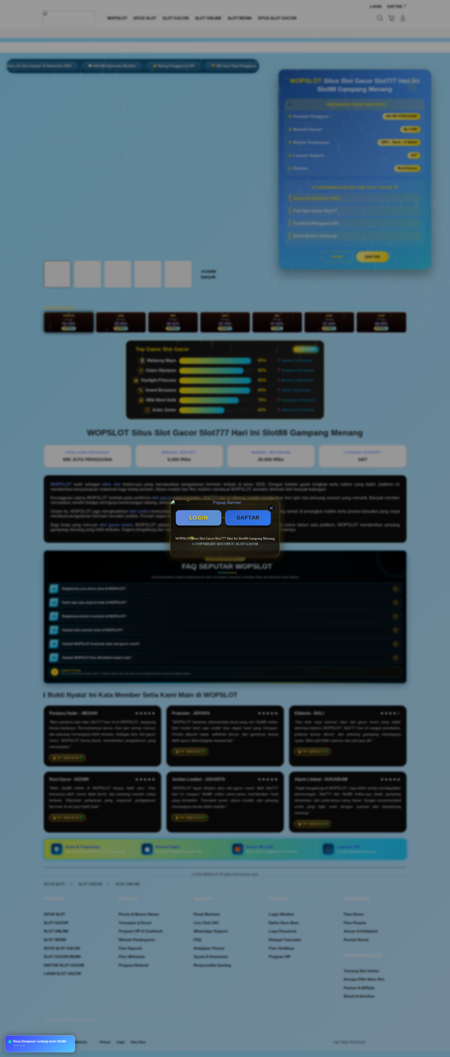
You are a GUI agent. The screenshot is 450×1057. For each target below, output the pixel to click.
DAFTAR (248, 518)
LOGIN (198, 518)
